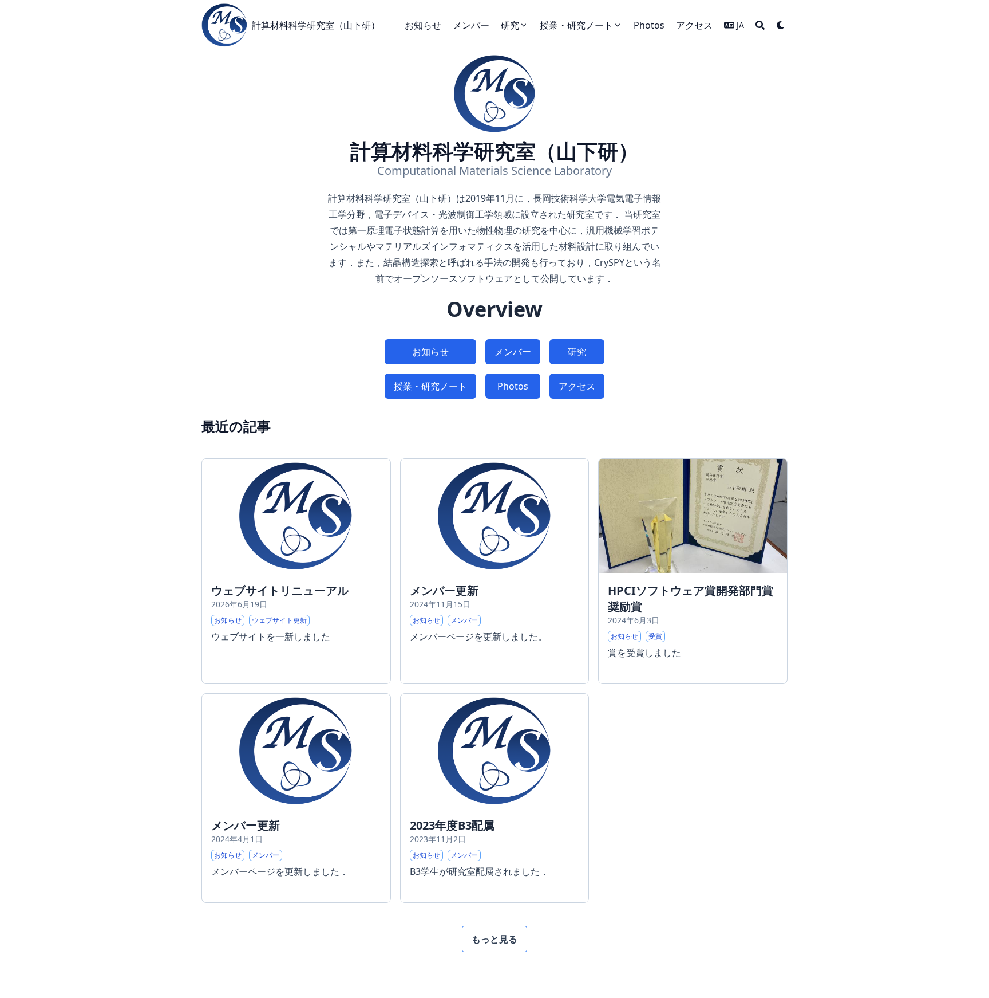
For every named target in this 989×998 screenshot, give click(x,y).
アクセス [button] (577, 386)
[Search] (760, 25)
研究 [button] (577, 351)
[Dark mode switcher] (780, 25)
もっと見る (494, 939)
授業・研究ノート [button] (430, 386)
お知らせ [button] (430, 351)
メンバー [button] (512, 351)
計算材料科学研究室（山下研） (316, 25)
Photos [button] (512, 386)
